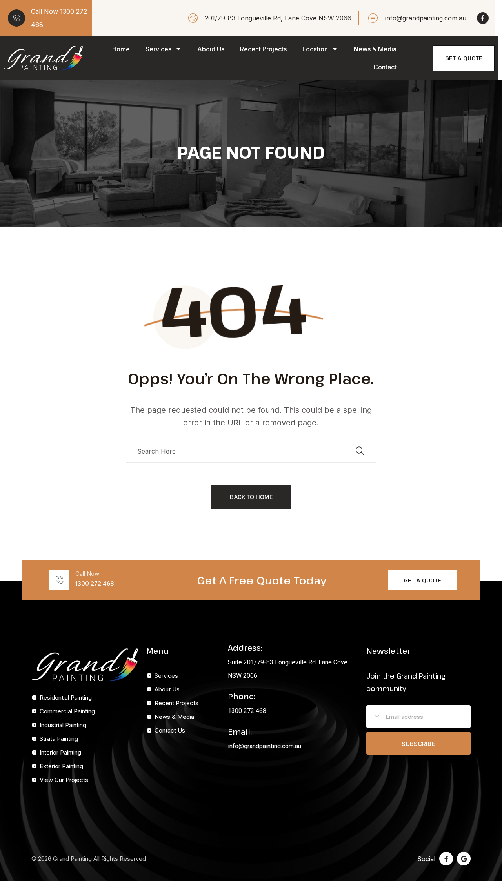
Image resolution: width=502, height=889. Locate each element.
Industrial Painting (63, 725)
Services (158, 49)
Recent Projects (263, 49)
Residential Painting (66, 697)
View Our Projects (64, 780)
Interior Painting (60, 752)
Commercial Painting (67, 711)
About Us (210, 49)
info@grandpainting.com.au (264, 746)
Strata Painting (59, 738)
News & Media (375, 49)
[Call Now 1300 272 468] (16, 18)
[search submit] (360, 451)
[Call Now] (59, 580)
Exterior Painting (61, 766)
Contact (385, 67)
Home (121, 49)
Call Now (87, 573)
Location (315, 49)
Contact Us (170, 730)
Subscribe (418, 743)
